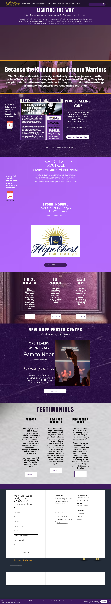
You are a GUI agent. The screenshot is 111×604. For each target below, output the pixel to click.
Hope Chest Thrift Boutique (65, 519)
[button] (107, 4)
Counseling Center (62, 516)
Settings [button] (86, 601)
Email (15, 517)
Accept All (103, 601)
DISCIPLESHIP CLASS (80, 420)
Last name (17, 512)
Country (16, 545)
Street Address (18, 526)
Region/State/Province (21, 535)
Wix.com (31, 565)
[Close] (109, 601)
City (15, 530)
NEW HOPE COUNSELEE (55, 420)
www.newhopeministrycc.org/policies (11, 602)
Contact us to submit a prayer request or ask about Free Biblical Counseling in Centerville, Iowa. (64, 500)
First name (17, 508)
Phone (16, 521)
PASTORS (31, 419)
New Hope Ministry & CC (16, 565)
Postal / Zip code (19, 540)
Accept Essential (94, 601)
